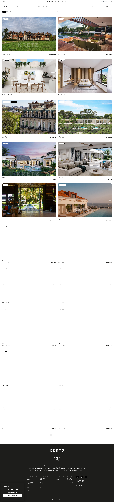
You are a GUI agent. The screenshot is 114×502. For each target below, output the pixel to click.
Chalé (41, 486)
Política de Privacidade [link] (7, 498)
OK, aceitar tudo (12, 489)
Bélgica (28, 490)
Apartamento (42, 478)
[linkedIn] (77, 477)
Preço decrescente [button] (106, 12)
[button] (6, 34)
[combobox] (23, 7)
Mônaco (28, 486)
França (28, 478)
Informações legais (80, 480)
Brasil (28, 487)
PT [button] (111, 1)
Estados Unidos (30, 483)
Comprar (58, 478)
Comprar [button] (5, 6)
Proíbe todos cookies (12, 492)
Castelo (41, 483)
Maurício (28, 488)
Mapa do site (79, 485)
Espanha (28, 479)
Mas (40, 487)
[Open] (29, 7)
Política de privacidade (81, 481)
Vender (57, 479)
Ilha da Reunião (30, 482)
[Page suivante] (63, 434)
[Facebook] (86, 477)
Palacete (41, 482)
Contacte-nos (70, 482)
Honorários (78, 484)
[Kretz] (4, 1)
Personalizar (12, 495)
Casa (41, 479)
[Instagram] (82, 477)
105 (60, 434)
